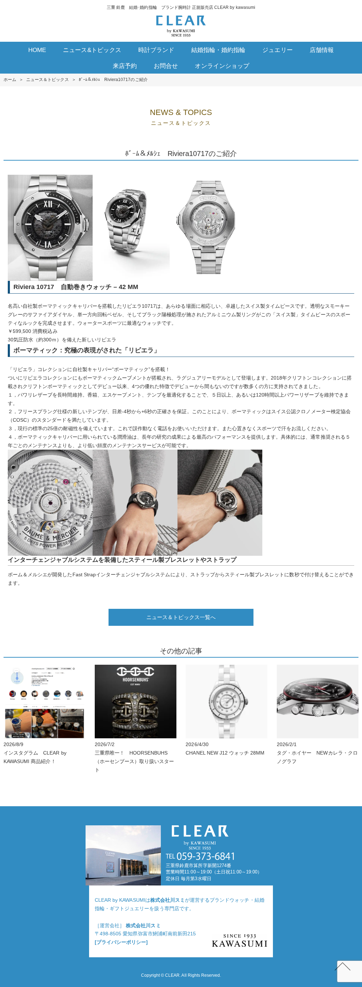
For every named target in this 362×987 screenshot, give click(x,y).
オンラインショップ (222, 66)
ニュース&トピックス (92, 50)
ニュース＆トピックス (47, 79)
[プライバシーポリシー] (121, 942)
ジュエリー (277, 50)
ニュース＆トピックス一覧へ (181, 617)
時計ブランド (156, 50)
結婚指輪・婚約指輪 (218, 50)
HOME (37, 50)
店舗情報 (322, 50)
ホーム (10, 79)
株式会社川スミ (167, 900)
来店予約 (125, 66)
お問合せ (166, 66)
